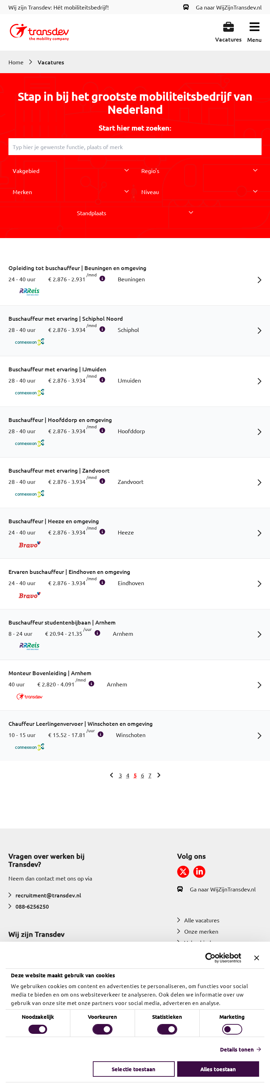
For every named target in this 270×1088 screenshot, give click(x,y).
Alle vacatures (201, 919)
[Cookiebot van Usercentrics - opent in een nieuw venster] (210, 958)
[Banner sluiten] (256, 957)
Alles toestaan (218, 1069)
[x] (183, 872)
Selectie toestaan (133, 1069)
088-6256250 (32, 906)
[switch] (102, 1029)
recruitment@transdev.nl (48, 895)
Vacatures (51, 62)
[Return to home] (39, 32)
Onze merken (201, 931)
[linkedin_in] (199, 872)
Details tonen (237, 1049)
